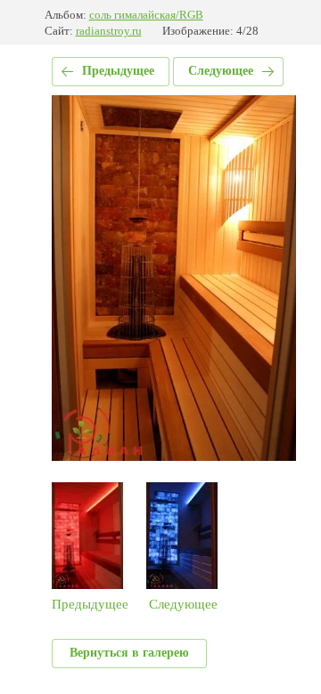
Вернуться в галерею (129, 652)
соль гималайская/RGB (146, 14)
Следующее (220, 70)
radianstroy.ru (109, 30)
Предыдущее (118, 70)
